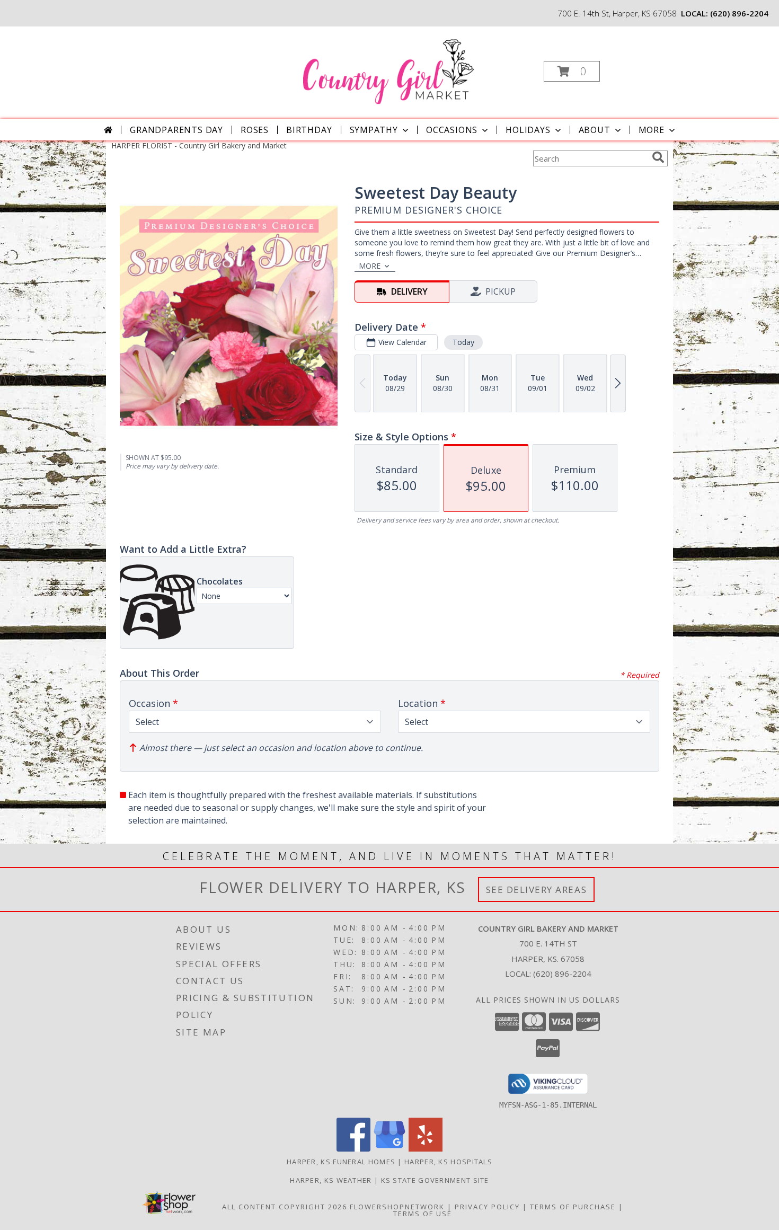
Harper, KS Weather (330, 1180)
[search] (658, 157)
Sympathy (374, 130)
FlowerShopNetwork (397, 1206)
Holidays (528, 130)
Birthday (309, 130)
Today (463, 342)
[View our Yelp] (425, 1149)
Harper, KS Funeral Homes (341, 1161)
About (594, 130)
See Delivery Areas (536, 889)
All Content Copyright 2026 (284, 1206)
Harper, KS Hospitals (448, 1161)
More (652, 130)
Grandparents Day (176, 130)
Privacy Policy (487, 1206)
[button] (572, 71)
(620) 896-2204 (739, 13)
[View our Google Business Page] (389, 1149)
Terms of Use (422, 1213)
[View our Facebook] (353, 1149)
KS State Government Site (435, 1180)
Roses (255, 130)
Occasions (451, 130)
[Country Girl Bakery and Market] (388, 68)
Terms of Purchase (573, 1206)
